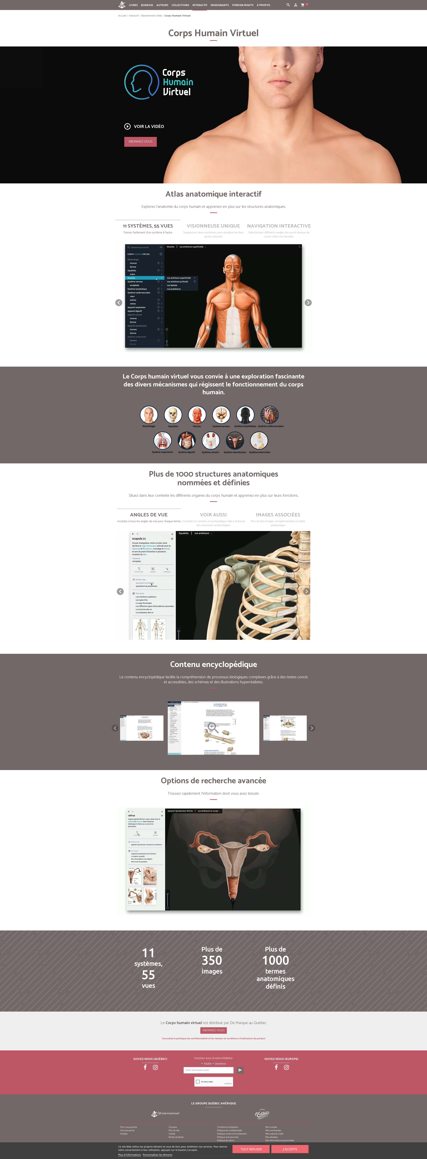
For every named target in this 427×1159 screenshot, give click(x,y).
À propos (263, 5)
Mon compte (271, 1127)
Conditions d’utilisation (227, 1127)
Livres (133, 5)
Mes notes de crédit (274, 1134)
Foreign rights (243, 5)
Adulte (207, 1064)
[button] (308, 302)
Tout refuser (251, 1149)
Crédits (172, 1134)
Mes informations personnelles (279, 1141)
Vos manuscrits (127, 1131)
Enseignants (220, 5)
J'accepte (290, 1149)
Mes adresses (271, 1137)
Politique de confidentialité (229, 1131)
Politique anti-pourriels (227, 1137)
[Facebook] (145, 1068)
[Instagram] (155, 1068)
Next (311, 728)
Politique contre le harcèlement (232, 1134)
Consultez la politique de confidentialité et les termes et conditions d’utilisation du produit (213, 1038)
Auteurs (162, 5)
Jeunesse (147, 5)
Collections (180, 5)
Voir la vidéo (144, 126)
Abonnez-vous (140, 141)
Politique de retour (226, 1141)
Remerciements (176, 1137)
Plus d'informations (129, 1154)
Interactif (199, 5)
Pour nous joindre (128, 1127)
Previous (115, 728)
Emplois (123, 1134)
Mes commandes (273, 1131)
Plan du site (174, 1131)
